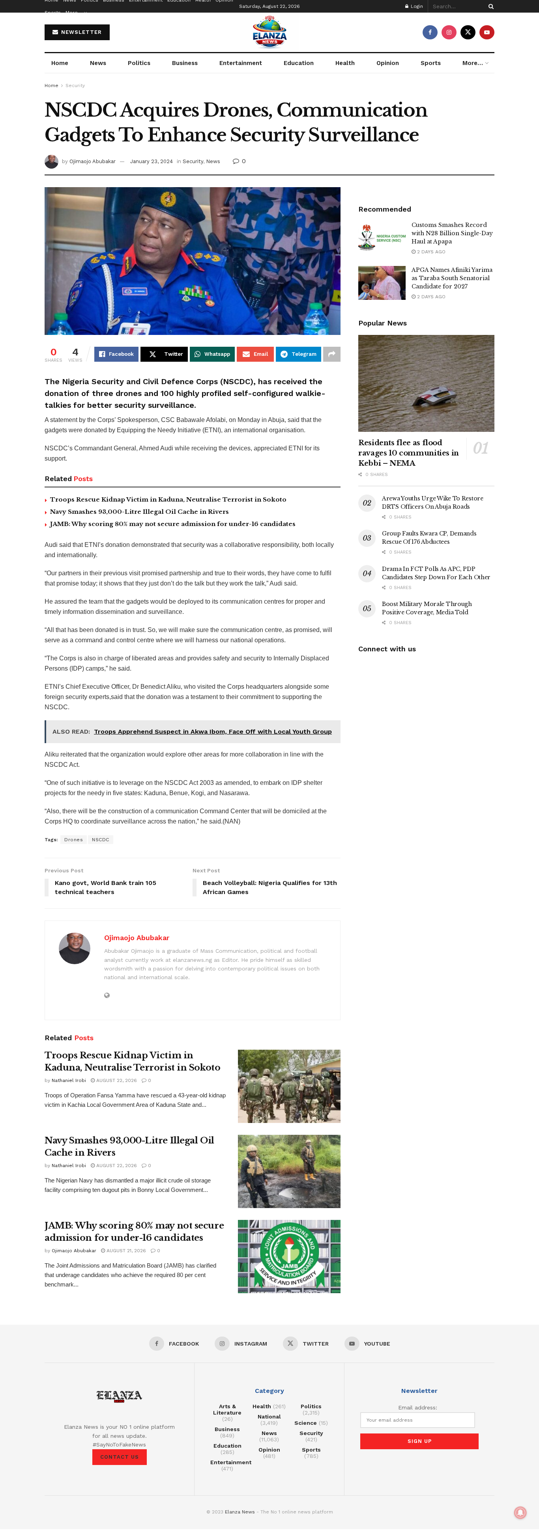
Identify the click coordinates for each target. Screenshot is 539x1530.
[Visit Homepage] (269, 32)
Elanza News (240, 1512)
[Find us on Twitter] (467, 32)
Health (345, 63)
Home (59, 63)
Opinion (387, 63)
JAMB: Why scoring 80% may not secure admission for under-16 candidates (173, 524)
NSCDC (100, 839)
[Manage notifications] (520, 1512)
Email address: (417, 1407)
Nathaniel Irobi (69, 1080)
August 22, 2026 (116, 1080)
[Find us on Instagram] (449, 32)
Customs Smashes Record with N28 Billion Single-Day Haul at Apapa (452, 233)
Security (75, 85)
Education (299, 63)
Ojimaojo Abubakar (92, 161)
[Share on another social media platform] (332, 354)
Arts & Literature (227, 1409)
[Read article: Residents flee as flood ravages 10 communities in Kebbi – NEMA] (426, 383)
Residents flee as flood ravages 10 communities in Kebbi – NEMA (408, 453)
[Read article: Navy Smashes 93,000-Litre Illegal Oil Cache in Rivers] (289, 1171)
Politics (139, 63)
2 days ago (430, 252)
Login (416, 6)
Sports (53, 12)
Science (305, 1423)
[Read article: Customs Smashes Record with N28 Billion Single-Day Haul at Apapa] (382, 238)
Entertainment (240, 63)
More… (74, 12)
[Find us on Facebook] (430, 32)
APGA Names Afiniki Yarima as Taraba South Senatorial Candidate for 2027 (452, 278)
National (269, 1416)
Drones (73, 839)
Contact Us (119, 1457)
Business (185, 63)
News (98, 63)
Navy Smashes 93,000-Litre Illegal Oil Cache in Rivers (139, 511)
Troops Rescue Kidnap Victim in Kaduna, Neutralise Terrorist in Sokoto (168, 499)
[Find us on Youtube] (486, 32)
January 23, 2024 (151, 161)
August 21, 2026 (125, 1250)
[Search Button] (490, 6)
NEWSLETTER (80, 32)
